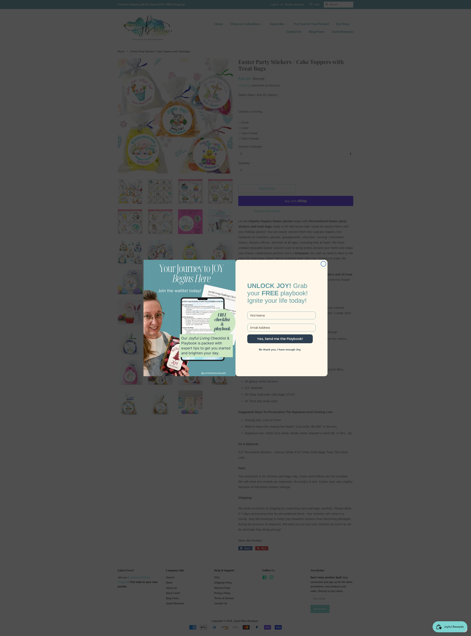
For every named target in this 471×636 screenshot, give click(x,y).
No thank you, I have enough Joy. (280, 349)
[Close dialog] (323, 263)
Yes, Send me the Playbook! (280, 338)
